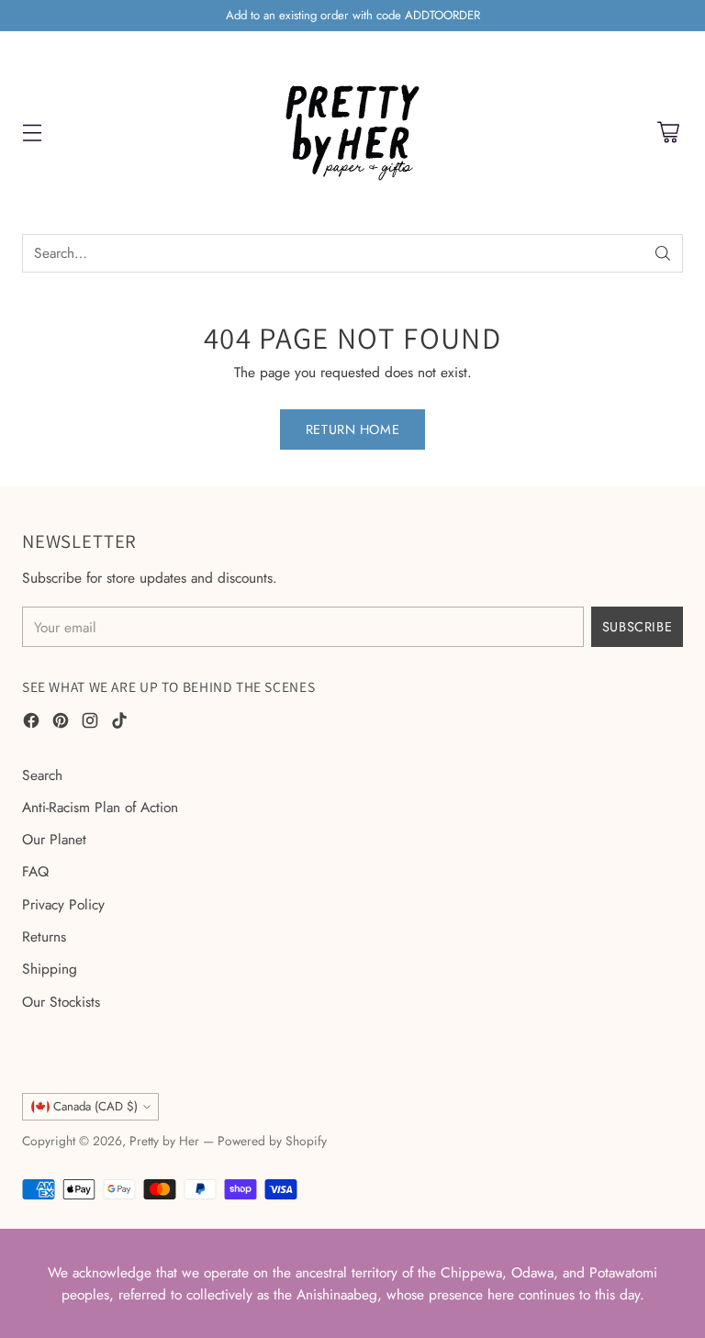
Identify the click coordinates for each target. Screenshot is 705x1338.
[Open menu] (31, 132)
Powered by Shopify (272, 1141)
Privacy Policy (63, 904)
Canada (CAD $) (95, 1106)
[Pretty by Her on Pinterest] (61, 723)
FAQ (35, 871)
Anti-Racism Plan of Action (100, 807)
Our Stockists (61, 1001)
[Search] (663, 253)
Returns (44, 936)
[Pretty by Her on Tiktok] (119, 723)
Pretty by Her (164, 1141)
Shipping (49, 968)
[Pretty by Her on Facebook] (31, 723)
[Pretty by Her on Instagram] (90, 723)
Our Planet (54, 839)
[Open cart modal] (668, 132)
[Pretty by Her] (352, 132)
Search (42, 775)
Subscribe (637, 627)
